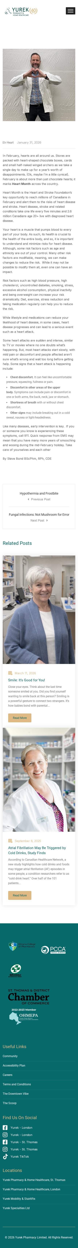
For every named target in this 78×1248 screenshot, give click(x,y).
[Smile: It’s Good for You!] (39, 609)
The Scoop (10, 1103)
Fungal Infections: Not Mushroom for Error (39, 517)
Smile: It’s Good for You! (26, 680)
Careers (7, 1075)
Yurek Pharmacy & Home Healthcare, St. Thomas (34, 1180)
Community (10, 1056)
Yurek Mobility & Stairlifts (19, 1198)
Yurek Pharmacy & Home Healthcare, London (31, 1189)
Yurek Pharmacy (25, 1237)
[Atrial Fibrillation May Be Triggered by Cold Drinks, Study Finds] (39, 780)
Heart (10, 142)
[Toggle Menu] (70, 10)
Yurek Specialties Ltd (16, 1208)
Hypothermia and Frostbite (39, 496)
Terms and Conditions (17, 1084)
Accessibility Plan (14, 1065)
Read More (20, 718)
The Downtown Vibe (15, 1093)
